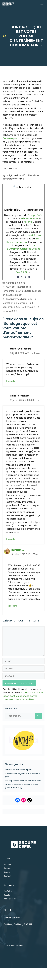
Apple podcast (10, 899)
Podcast (7, 864)
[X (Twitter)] (21, 276)
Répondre (11, 381)
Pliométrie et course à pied (18, 769)
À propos (7, 868)
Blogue (7, 872)
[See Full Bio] (29, 272)
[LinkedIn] (29, 276)
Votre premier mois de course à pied (23, 780)
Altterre (28, 221)
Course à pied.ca (12, 138)
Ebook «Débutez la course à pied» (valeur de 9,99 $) (21, 786)
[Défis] (8, 4)
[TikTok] (25, 276)
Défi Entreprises (29, 218)
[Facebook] (17, 276)
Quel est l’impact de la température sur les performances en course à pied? (22, 290)
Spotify (7, 895)
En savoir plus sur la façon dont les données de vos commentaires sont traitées (23, 696)
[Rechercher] (38, 716)
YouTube (8, 891)
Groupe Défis (35, 215)
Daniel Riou (17, 549)
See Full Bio (22, 272)
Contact (7, 876)
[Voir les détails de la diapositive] (23, 741)
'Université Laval (32, 235)
